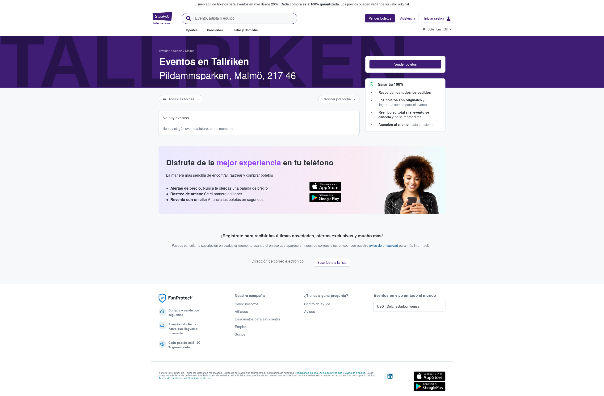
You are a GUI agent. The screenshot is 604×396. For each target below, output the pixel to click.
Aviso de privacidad (331, 373)
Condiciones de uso (306, 373)
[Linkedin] (390, 382)
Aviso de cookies (355, 373)
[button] (405, 64)
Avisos (309, 311)
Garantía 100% (390, 84)
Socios (240, 334)
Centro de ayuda (317, 304)
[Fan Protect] (176, 298)
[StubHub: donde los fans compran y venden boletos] (162, 18)
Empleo (241, 326)
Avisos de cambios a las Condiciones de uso (185, 378)
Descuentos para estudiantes (258, 319)
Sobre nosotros (247, 304)
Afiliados (241, 311)
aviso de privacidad (383, 245)
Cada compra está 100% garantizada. (310, 4)
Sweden (164, 50)
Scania (177, 50)
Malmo (189, 50)
